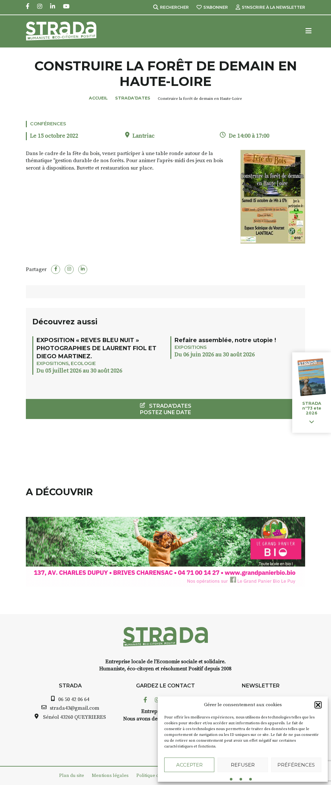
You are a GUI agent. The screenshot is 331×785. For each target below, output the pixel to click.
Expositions (53, 363)
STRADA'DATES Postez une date (165, 409)
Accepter (189, 765)
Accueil (98, 98)
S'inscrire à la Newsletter (273, 7)
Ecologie (83, 363)
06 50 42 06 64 (73, 699)
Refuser (243, 765)
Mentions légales (110, 776)
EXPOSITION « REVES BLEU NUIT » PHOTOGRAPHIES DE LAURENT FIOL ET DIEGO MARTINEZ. (96, 348)
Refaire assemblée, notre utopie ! (225, 340)
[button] (318, 705)
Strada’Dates (132, 98)
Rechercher (174, 7)
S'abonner (215, 7)
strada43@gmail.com (74, 708)
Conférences (48, 124)
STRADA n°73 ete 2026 (311, 408)
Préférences (296, 765)
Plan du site (71, 776)
